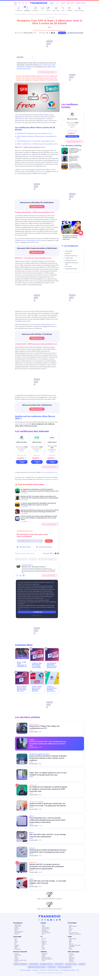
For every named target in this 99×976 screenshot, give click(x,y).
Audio (70, 936)
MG (15, 944)
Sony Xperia (17, 932)
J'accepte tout (37, 612)
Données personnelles (67, 970)
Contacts (43, 970)
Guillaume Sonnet (27, 565)
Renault (16, 946)
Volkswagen (17, 949)
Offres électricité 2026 (71, 268)
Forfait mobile (80, 3)
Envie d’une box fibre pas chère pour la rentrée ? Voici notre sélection (22, 689)
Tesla (15, 947)
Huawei (16, 927)
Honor (70, 930)
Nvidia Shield (45, 931)
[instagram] (23, 575)
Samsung (44, 944)
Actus (52, 3)
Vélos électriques (73, 951)
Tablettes (44, 951)
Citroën (16, 941)
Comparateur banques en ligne (36, 967)
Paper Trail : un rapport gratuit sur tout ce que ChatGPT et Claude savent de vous (48, 774)
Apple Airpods (72, 938)
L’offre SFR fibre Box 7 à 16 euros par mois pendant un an (35, 141)
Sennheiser (72, 946)
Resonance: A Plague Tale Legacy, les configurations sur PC (44, 727)
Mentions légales (25, 970)
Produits (32, 848)
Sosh (16, 347)
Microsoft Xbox (45, 928)
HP (70, 931)
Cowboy (71, 953)
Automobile (17, 936)
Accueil (17, 14)
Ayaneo (44, 926)
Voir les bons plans (47, 72)
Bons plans (70, 3)
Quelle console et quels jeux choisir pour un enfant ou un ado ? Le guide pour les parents (47, 804)
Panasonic (44, 941)
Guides (63, 3)
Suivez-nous (62, 33)
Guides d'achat (34, 724)
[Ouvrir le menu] (15, 3)
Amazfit (16, 953)
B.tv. (45, 166)
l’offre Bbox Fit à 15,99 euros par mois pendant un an (34, 133)
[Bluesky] (60, 920)
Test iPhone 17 (59, 964)
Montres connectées (20, 951)
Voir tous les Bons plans (49, 524)
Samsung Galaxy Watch (20, 960)
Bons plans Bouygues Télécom (50, 559)
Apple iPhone (17, 925)
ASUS (43, 925)
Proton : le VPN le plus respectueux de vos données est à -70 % (22, 664)
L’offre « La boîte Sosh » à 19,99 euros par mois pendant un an (37, 144)
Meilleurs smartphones (71, 255)
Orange (52, 347)
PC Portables (72, 923)
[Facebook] (45, 920)
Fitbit (15, 956)
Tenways (71, 960)
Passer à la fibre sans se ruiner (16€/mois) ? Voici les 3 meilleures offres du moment (37, 689)
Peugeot (16, 945)
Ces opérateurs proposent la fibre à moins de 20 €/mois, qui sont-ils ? (52, 665)
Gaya (70, 956)
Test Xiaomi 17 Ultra (71, 964)
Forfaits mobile (69, 258)
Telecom (33, 559)
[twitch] (20, 575)
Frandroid (45, 479)
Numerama (54, 479)
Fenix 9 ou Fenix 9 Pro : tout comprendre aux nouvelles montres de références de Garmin (47, 743)
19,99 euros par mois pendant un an (27, 240)
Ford (15, 942)
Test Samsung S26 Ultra (64, 967)
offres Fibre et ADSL (21, 118)
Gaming (43, 923)
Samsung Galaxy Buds (74, 945)
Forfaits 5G (68, 253)
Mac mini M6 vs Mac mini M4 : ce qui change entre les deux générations (47, 835)
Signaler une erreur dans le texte (24, 553)
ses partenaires (28, 603)
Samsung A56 (68, 251)
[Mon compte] (26, 3)
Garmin (16, 957)
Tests (57, 3)
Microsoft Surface (73, 932)
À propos (35, 970)
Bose (70, 940)
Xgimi (43, 947)
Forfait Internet (22, 559)
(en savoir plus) (47, 598)
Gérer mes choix (37, 615)
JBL (70, 942)
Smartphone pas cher (71, 260)
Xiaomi (16, 934)
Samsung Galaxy (18, 931)
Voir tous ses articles (49, 575)
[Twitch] (54, 920)
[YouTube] (51, 920)
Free (23, 217)
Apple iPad (44, 953)
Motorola (16, 928)
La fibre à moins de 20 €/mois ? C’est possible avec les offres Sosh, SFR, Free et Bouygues (37, 665)
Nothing (71, 944)
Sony (43, 945)
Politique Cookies (53, 970)
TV (41, 936)
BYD (15, 940)
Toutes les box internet (49, 467)
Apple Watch (17, 955)
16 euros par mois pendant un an (43, 324)
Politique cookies (25, 609)
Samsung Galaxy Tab (47, 959)
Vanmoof (71, 961)
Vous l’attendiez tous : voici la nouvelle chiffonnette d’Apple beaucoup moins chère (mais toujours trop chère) (47, 820)
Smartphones (17, 923)
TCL (43, 946)
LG (42, 940)
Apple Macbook (73, 926)
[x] (17, 575)
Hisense (44, 938)
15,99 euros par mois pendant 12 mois (27, 171)
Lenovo (71, 928)
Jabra (70, 941)
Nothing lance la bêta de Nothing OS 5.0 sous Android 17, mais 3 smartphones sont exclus (47, 851)
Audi (15, 938)
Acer (70, 925)
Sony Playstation (46, 932)
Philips (43, 942)
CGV (77, 970)
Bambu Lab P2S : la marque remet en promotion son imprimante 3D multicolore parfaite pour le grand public (39, 497)
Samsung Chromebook (75, 934)
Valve (43, 934)
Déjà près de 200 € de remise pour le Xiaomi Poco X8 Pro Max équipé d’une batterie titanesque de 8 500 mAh (40, 511)
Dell (70, 927)
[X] (39, 920)
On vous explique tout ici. (49, 472)
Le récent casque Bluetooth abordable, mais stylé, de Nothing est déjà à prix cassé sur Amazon (38, 504)
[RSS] (48, 920)
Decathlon (71, 955)
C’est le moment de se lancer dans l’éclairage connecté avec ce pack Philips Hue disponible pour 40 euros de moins (39, 517)
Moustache (72, 957)
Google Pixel (17, 926)
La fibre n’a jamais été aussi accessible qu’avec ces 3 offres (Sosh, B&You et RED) (52, 689)
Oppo (15, 930)
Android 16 (82, 964)
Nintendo (44, 930)
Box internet (68, 266)
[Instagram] (42, 920)
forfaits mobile (43, 115)
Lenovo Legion (45, 927)
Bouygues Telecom (35, 169)
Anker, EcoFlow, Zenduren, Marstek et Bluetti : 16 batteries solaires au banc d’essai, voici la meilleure (48, 758)
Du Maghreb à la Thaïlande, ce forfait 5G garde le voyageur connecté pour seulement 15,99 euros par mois (39, 490)
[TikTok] (57, 920)
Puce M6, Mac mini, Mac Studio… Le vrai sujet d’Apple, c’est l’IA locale (47, 882)
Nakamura (71, 959)
